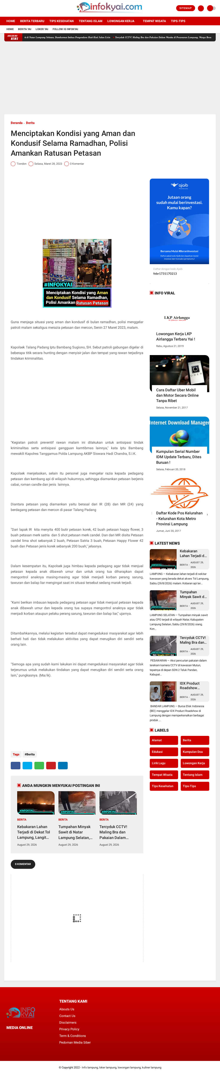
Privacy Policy (69, 1029)
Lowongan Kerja (120, 21)
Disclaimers (67, 1022)
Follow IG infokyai (65, 29)
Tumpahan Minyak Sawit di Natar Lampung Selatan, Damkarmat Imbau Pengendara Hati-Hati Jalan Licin (74, 832)
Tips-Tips (189, 786)
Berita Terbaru (32, 21)
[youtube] (23, 8)
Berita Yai (24, 29)
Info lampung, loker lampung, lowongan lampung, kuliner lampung (121, 1067)
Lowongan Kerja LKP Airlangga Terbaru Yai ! (175, 336)
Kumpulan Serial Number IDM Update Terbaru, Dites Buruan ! (178, 456)
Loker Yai (42, 29)
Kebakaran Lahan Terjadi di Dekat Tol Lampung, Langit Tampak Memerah (33, 832)
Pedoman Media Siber (75, 1042)
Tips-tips (178, 21)
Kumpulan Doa (193, 751)
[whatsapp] (39, 765)
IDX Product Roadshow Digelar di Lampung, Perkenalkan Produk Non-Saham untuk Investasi (190, 685)
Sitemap (185, 8)
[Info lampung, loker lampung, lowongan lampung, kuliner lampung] (110, 14)
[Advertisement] (110, 78)
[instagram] (17, 8)
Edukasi (157, 751)
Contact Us (67, 1016)
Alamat (157, 740)
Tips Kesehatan (61, 21)
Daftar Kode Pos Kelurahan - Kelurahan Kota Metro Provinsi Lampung (179, 518)
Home (10, 21)
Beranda (17, 123)
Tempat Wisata (154, 21)
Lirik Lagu (158, 763)
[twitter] (11, 8)
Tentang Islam (90, 21)
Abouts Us (66, 1009)
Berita (30, 123)
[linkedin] (63, 765)
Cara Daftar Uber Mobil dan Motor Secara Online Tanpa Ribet (177, 395)
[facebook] (5, 8)
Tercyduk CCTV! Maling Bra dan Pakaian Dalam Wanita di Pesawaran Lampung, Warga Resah (148, 37)
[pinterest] (51, 765)
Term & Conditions (72, 1036)
